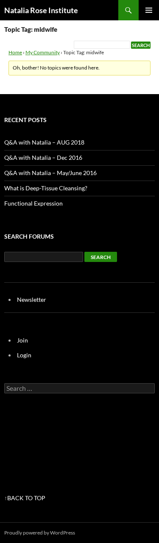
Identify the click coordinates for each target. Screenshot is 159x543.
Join (22, 340)
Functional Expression (33, 203)
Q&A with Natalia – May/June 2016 (50, 172)
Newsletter (31, 299)
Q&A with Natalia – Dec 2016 (43, 157)
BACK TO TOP (26, 497)
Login (24, 355)
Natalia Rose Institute (41, 10)
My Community (42, 52)
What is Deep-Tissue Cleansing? (45, 188)
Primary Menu (149, 10)
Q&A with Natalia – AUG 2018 (44, 142)
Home (15, 52)
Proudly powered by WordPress (39, 532)
